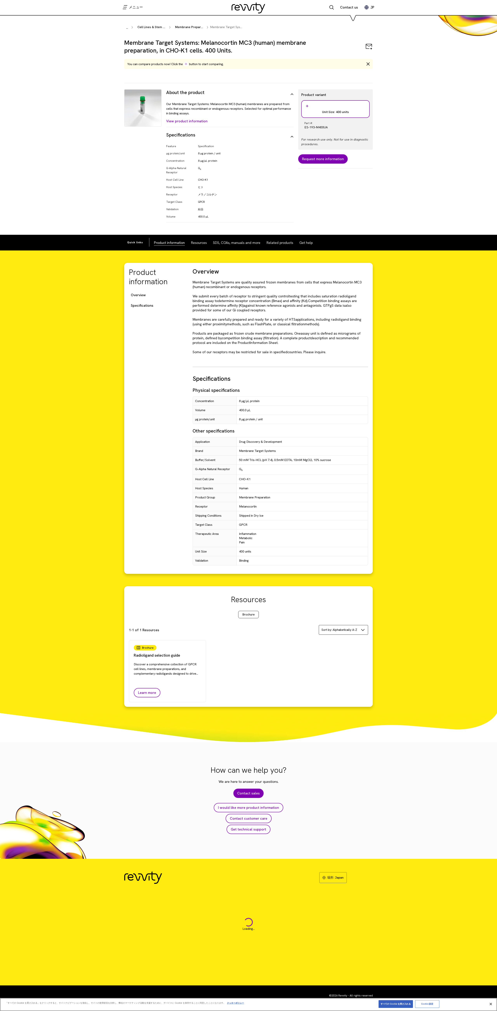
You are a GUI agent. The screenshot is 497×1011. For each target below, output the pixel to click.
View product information (187, 121)
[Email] (369, 49)
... (127, 28)
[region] (248, 1004)
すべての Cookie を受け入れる (396, 1003)
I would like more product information (248, 807)
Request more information (323, 159)
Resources (199, 242)
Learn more (147, 692)
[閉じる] (491, 1004)
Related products (280, 242)
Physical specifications (216, 390)
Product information (169, 242)
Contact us (349, 7)
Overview (138, 295)
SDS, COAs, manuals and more (236, 242)
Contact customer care (248, 818)
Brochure (248, 614)
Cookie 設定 (427, 1003)
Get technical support (248, 829)
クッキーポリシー (235, 1003)
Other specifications (214, 431)
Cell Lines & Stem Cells (153, 27)
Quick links (135, 242)
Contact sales (248, 793)
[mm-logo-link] (248, 7)
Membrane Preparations (192, 27)
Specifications (142, 305)
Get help (306, 242)
